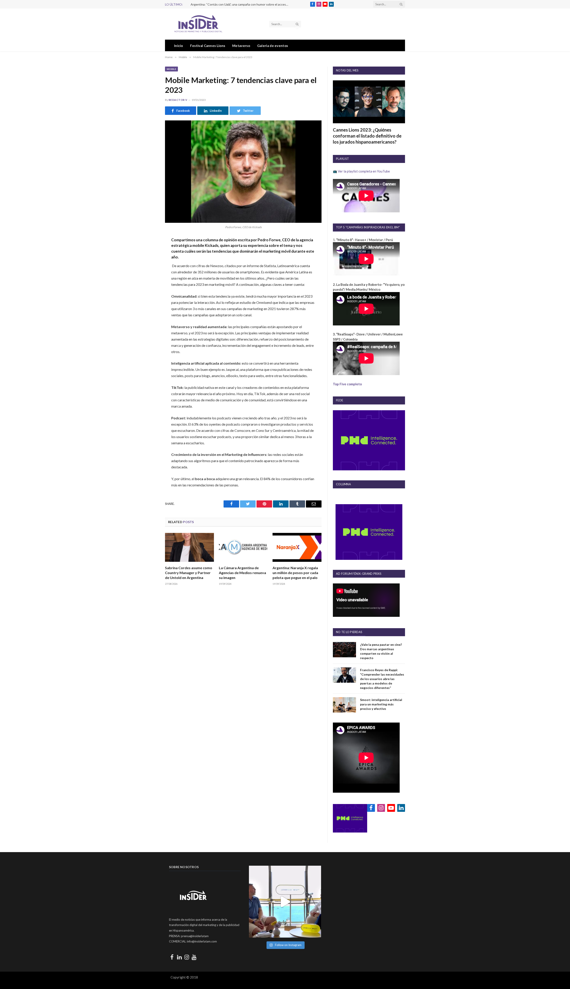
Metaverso (241, 46)
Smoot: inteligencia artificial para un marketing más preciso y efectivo (381, 704)
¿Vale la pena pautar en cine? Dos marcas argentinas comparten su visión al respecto (381, 651)
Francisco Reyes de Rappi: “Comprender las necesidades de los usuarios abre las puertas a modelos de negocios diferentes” (382, 679)
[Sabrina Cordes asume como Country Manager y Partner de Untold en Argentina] (189, 547)
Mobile (171, 69)
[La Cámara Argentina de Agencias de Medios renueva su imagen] (243, 547)
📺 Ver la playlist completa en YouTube (361, 171)
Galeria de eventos (272, 46)
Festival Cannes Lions (207, 46)
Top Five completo (347, 384)
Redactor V (178, 100)
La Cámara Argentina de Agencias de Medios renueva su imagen (242, 573)
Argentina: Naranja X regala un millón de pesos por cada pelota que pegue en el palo (295, 573)
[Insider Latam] (198, 24)
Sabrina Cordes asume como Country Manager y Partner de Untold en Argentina (188, 573)
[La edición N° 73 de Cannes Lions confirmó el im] (285, 902)
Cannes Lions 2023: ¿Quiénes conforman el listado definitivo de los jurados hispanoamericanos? (367, 135)
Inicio (178, 46)
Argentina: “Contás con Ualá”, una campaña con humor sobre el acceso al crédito (241, 4)
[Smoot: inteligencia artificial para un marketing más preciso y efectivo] (344, 705)
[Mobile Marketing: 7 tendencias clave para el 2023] (243, 171)
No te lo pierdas (349, 632)
